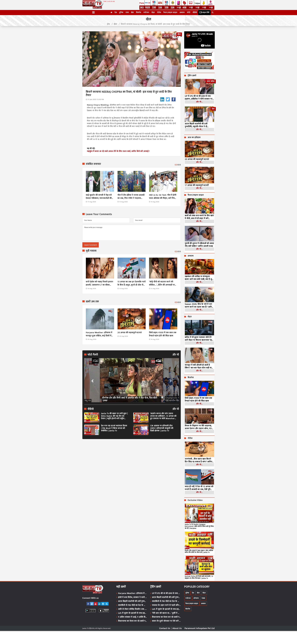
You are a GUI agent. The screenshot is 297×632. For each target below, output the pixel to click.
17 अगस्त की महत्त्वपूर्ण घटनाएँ (197, 185)
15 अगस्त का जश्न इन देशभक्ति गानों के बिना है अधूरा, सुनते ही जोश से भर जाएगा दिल (132, 283)
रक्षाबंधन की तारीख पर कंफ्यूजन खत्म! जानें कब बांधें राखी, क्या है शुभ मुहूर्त (199, 278)
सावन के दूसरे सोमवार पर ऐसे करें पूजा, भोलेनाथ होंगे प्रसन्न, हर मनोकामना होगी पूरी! (166, 621)
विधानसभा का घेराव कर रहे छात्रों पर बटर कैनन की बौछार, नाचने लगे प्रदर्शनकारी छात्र (132, 621)
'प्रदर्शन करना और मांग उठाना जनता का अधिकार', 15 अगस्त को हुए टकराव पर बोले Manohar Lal (163, 416)
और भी (176, 354)
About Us (177, 628)
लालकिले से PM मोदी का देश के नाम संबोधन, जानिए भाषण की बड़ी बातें (132, 605)
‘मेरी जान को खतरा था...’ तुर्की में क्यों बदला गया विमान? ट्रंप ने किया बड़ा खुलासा (166, 613)
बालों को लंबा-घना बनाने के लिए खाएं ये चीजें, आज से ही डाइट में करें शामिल (199, 217)
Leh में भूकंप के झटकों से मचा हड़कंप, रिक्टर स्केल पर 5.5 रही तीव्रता (132, 613)
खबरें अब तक (92, 301)
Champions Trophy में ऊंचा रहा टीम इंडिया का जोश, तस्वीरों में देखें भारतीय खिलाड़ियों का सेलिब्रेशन (130, 399)
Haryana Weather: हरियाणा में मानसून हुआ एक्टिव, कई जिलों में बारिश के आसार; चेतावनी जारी (99, 334)
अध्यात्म (182, 12)
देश (116, 12)
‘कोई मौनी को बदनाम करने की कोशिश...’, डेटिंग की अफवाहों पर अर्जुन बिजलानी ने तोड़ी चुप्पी (162, 283)
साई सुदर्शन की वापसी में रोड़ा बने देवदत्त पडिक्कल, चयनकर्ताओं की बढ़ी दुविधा (99, 197)
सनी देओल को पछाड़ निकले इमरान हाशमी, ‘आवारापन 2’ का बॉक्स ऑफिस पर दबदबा (99, 283)
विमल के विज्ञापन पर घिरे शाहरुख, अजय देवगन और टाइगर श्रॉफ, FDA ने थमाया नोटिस (199, 427)
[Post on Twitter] (168, 99)
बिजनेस (138, 12)
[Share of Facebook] (174, 99)
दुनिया (121, 12)
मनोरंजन (146, 12)
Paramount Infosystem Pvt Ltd (200, 628)
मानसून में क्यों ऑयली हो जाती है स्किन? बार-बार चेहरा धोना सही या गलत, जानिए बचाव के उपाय (198, 366)
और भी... (199, 101)
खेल (132, 12)
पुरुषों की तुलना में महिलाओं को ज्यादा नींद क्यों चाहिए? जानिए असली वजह (199, 245)
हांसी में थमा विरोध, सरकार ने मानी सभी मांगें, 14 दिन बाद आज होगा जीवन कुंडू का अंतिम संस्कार (132, 597)
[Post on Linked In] (162, 99)
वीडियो (195, 12)
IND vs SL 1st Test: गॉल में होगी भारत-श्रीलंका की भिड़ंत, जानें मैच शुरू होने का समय (162, 197)
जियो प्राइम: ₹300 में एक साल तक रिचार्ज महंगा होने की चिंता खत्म (162, 334)
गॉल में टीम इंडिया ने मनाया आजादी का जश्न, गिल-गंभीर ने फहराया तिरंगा (131, 197)
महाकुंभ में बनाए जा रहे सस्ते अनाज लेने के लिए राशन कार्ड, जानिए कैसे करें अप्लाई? (118, 151)
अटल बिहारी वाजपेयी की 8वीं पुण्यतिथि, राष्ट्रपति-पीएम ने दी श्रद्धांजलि (196, 125)
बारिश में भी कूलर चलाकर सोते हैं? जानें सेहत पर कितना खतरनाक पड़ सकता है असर (198, 338)
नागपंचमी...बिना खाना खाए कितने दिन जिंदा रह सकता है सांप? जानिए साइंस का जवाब (198, 460)
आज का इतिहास (194, 137)
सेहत (153, 12)
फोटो (188, 12)
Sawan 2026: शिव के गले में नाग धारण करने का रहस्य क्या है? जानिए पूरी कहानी (199, 305)
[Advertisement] (131, 462)
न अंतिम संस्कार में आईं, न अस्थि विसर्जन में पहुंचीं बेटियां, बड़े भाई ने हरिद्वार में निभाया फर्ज (132, 617)
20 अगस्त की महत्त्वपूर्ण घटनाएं (130, 332)
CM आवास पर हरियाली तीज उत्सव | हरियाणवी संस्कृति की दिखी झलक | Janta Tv (161, 428)
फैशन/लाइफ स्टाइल (170, 12)
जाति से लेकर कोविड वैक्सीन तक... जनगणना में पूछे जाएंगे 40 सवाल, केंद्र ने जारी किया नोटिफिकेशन (132, 609)
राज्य (127, 12)
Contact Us (164, 628)
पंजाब (203, 598)
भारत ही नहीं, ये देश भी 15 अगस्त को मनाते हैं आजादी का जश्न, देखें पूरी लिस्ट (199, 488)
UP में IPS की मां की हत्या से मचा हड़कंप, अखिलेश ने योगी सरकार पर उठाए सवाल (198, 97)
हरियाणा (196, 598)
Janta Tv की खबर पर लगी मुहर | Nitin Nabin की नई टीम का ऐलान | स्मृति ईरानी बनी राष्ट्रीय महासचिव (114, 416)
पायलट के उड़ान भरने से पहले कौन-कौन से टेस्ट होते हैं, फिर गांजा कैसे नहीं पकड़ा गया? (166, 605)
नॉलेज (159, 12)
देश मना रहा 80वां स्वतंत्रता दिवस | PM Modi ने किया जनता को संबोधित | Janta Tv (114, 428)
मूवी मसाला (91, 250)
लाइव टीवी (205, 12)
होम (108, 24)
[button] (92, 380)
